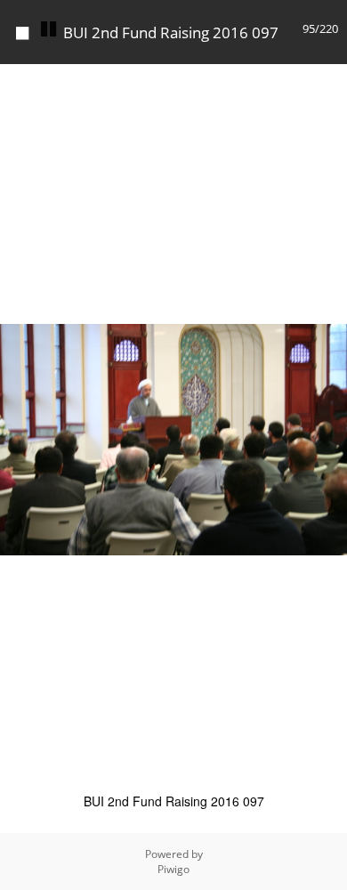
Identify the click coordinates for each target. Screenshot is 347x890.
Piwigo (173, 869)
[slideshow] (48, 29)
